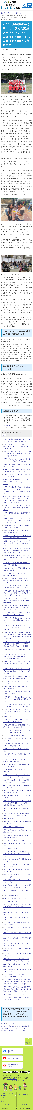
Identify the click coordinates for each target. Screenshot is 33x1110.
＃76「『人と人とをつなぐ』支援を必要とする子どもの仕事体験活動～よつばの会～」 (17, 711)
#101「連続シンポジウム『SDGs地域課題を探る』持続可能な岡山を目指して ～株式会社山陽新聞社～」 (17, 550)
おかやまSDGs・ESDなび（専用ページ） (14, 1028)
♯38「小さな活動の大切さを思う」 (15, 898)
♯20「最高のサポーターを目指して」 (16, 994)
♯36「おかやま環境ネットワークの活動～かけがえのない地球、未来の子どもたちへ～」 (17, 907)
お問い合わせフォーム (17, 1080)
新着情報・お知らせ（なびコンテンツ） (13, 1030)
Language (24, 6)
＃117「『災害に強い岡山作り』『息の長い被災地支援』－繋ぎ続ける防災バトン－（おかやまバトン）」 (17, 454)
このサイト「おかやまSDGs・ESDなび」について (8, 1095)
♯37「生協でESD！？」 (11, 901)
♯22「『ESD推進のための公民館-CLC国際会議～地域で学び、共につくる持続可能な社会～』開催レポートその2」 (17, 982)
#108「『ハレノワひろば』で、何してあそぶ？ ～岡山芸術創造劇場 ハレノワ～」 (16, 508)
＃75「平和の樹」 (9, 716)
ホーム (3, 12)
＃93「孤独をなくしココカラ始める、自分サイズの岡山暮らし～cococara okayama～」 (16, 600)
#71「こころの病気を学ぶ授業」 (14, 735)
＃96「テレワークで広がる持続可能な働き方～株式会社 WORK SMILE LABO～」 (16, 580)
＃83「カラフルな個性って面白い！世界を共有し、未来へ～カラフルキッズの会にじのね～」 (17, 671)
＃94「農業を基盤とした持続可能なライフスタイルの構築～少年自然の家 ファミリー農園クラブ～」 (17, 593)
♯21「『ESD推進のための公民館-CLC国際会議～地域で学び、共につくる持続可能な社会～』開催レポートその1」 (17, 989)
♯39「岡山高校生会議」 (11, 895)
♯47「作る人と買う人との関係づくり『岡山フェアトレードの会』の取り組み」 (16, 854)
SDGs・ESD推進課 (23, 1026)
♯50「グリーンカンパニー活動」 (14, 840)
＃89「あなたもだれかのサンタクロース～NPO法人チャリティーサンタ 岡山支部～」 (16, 627)
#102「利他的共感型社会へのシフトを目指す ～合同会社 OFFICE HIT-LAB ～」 (16, 543)
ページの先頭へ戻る (28, 1042)
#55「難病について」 (11, 818)
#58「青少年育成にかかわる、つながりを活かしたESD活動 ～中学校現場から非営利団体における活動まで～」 (17, 803)
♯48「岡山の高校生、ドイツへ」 (14, 848)
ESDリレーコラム (6, 14)
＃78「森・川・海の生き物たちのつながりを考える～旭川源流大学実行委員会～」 (17, 699)
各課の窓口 (10, 1026)
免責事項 (7, 425)
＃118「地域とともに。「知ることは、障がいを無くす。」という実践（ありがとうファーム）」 (17, 446)
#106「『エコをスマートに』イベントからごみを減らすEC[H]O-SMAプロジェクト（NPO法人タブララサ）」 (16, 520)
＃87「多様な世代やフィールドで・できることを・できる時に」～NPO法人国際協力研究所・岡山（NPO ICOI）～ (17, 644)
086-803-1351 (12, 1079)
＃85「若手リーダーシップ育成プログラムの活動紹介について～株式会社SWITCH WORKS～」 (16, 656)
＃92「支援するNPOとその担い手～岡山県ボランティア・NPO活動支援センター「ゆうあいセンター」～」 (16, 607)
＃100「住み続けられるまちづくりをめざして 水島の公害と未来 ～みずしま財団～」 (17, 558)
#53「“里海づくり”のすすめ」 (13, 827)
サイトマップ (5, 1104)
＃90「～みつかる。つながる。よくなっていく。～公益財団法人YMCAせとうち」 (16, 620)
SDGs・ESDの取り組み (14, 12)
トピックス (10, 1023)
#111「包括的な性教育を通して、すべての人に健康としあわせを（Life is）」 (16, 482)
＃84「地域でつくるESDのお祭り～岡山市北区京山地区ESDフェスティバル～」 (16, 664)
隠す (4, 435)
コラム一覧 (17, 14)
